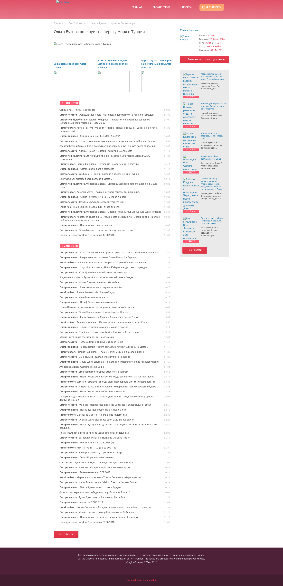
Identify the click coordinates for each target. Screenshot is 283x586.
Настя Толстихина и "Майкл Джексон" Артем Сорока (99, 482)
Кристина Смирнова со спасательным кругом (95, 467)
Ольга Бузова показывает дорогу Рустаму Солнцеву (99, 517)
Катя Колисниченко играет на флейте (91, 287)
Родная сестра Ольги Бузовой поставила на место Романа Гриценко (97, 277)
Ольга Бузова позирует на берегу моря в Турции (96, 230)
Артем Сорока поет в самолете (87, 169)
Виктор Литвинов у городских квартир (91, 452)
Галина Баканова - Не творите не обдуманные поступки (99, 164)
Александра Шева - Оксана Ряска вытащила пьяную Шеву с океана (110, 212)
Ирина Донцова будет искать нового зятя (93, 410)
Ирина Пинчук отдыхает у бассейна (89, 282)
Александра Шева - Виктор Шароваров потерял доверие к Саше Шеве (108, 186)
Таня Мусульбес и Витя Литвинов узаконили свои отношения (94, 433)
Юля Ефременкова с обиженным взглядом (93, 272)
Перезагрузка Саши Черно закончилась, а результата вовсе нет (156, 64)
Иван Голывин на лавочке (84, 297)
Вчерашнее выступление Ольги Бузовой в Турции (98, 257)
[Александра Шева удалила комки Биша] (191, 163)
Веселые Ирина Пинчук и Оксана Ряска (91, 342)
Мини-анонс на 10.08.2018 (85, 472)
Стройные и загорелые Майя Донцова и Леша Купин (99, 332)
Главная (137, 7)
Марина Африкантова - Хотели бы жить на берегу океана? (101, 477)
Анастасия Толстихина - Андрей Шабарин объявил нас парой (103, 262)
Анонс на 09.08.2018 (81, 502)
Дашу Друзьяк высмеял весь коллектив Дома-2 (85, 179)
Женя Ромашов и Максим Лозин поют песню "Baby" (99, 317)
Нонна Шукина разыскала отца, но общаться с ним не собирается (96, 307)
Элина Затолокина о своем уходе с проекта (94, 327)
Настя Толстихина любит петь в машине (92, 391)
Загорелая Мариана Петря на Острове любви (95, 438)
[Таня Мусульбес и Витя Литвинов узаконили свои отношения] (191, 228)
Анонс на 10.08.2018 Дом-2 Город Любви (93, 197)
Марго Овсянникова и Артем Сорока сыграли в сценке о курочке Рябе (109, 252)
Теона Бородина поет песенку (86, 457)
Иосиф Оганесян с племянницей (88, 302)
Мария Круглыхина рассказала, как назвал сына (86, 337)
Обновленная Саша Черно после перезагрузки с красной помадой (107, 115)
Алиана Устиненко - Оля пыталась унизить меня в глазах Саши (104, 322)
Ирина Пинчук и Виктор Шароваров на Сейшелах (97, 512)
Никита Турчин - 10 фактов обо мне (88, 448)
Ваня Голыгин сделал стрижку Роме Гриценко (95, 357)
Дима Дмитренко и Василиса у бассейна (92, 497)
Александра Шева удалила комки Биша (81, 367)
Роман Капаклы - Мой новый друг (87, 292)
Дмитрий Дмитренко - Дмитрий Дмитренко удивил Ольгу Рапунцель (105, 158)
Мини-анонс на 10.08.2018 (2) (87, 442)
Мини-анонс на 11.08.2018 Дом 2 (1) (90, 136)
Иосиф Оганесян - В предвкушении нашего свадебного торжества (105, 507)
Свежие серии (161, 7)
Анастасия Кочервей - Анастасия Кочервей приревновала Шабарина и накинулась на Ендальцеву (105, 121)
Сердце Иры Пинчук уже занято (77, 110)
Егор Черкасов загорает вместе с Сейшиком (94, 372)
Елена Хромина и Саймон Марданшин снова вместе (89, 207)
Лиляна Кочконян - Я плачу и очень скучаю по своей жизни (102, 352)
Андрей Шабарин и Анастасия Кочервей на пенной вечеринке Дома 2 (109, 386)
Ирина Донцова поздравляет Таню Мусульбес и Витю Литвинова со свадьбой (108, 426)
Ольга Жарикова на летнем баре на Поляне (94, 312)
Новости (185, 7)
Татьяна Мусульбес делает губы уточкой (92, 202)
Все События (66, 534)
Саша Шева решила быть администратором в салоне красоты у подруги (110, 362)
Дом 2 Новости (211, 7)
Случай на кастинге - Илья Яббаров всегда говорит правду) (103, 267)
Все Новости (195, 250)
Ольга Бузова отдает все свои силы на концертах (97, 420)
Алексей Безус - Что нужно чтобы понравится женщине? (100, 192)
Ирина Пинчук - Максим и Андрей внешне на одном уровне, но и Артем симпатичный (109, 130)
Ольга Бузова (189, 30)
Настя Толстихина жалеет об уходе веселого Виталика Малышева (107, 376)
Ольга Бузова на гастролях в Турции (90, 487)
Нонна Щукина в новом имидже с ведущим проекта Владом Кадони (108, 141)
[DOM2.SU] (79, 6)
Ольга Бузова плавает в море (86, 225)
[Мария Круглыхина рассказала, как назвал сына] (191, 140)
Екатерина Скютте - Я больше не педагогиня (93, 415)
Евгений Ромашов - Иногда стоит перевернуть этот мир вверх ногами (107, 382)
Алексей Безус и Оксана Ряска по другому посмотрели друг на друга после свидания (107, 146)
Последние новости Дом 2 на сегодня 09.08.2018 (86, 522)
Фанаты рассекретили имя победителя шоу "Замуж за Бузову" (94, 492)
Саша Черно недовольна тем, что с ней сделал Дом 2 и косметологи (97, 462)
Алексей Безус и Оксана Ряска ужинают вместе (96, 151)
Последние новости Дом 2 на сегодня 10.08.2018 (86, 235)
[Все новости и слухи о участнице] (189, 38)
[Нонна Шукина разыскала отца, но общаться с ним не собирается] (191, 113)
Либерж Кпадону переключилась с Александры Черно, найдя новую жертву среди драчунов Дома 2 (106, 398)
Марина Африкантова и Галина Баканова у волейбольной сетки (105, 405)
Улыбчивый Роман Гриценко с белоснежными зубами (100, 174)
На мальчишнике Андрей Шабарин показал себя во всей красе (113, 64)
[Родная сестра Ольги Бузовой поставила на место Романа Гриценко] (191, 84)
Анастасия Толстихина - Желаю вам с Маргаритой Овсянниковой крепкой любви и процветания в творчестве (110, 219)
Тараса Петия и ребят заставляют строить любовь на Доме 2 (104, 347)
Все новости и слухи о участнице (206, 59)
